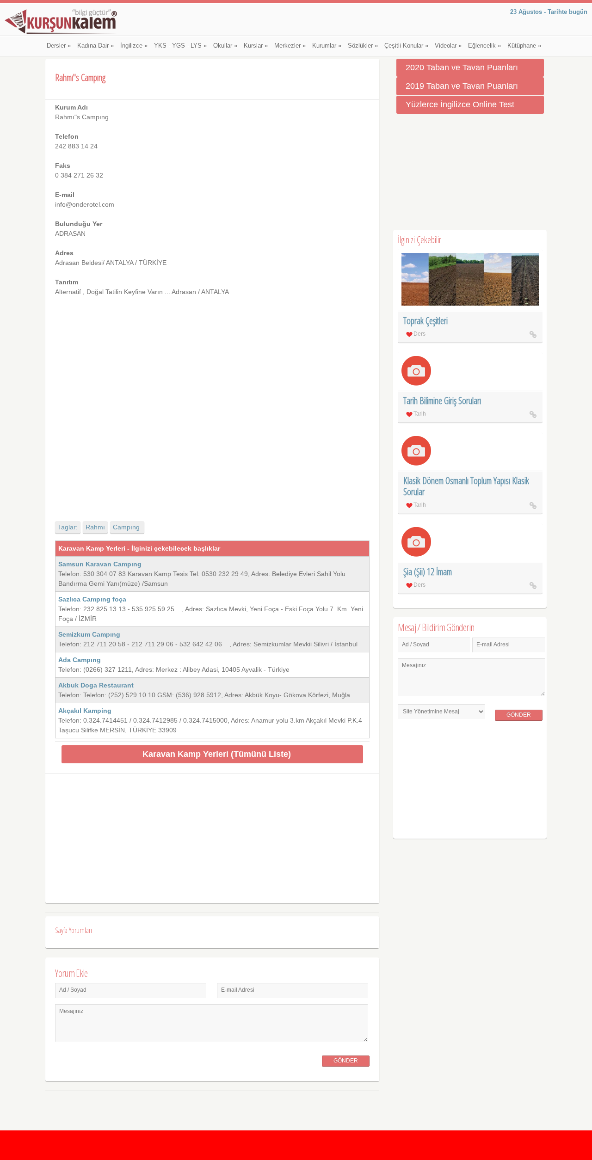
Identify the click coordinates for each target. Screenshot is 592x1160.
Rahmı (95, 527)
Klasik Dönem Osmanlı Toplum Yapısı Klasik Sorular (466, 486)
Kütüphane (524, 46)
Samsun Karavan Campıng (105, 564)
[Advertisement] (212, 407)
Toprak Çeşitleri (425, 320)
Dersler (59, 46)
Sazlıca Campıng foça (97, 599)
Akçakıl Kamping (84, 710)
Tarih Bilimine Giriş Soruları (442, 400)
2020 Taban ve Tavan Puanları (462, 67)
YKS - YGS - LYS (180, 46)
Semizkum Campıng (89, 634)
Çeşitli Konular (406, 46)
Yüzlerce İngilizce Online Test (460, 104)
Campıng (127, 527)
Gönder (345, 1060)
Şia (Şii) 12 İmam (427, 571)
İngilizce (134, 46)
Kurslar (256, 46)
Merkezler (290, 46)
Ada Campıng (79, 659)
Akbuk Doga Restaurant (96, 685)
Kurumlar (326, 46)
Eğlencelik (484, 46)
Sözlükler (363, 46)
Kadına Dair (95, 46)
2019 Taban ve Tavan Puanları (462, 86)
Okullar (225, 46)
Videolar (448, 46)
